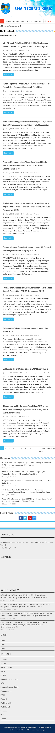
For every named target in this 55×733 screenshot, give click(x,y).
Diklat (3, 671)
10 (26, 448)
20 (31, 448)
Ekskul (3, 675)
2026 (3, 641)
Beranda (5, 26)
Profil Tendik (5, 707)
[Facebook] (21, 518)
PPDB (3, 695)
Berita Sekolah (26, 50)
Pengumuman (6, 691)
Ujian (2, 715)
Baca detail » (8, 74)
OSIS (2, 683)
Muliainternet (46, 727)
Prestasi (37, 129)
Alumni (3, 663)
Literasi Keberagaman (9, 679)
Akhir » (42, 451)
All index (4, 659)
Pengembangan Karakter (41, 373)
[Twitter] (25, 518)
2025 (3, 644)
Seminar (4, 711)
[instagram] (34, 518)
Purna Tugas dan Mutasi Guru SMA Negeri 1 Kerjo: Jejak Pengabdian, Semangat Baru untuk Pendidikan (23, 473)
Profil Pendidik (6, 703)
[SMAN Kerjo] (27, 8)
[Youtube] (30, 518)
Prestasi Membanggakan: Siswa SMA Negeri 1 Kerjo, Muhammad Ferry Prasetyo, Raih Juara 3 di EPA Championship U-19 (25, 165)
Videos (3, 719)
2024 (3, 648)
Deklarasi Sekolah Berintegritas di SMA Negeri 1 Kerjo (25, 369)
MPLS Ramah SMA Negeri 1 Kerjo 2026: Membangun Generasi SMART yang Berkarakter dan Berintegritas (26, 464)
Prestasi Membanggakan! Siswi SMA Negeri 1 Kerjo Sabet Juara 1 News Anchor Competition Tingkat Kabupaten (27, 500)
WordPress (19, 727)
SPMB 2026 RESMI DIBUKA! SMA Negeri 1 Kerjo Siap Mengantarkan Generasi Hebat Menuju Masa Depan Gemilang (26, 491)
